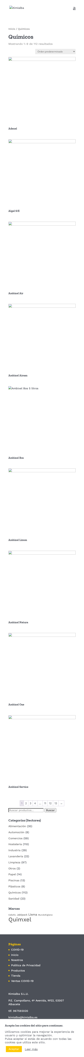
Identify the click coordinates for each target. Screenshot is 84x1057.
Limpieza (14, 862)
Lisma (32, 914)
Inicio (11, 28)
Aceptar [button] (14, 1049)
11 (45, 803)
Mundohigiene (45, 915)
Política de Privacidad (25, 965)
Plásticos (14, 886)
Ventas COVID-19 (22, 980)
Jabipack (22, 914)
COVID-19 (17, 949)
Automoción (16, 832)
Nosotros (17, 960)
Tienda (15, 975)
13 (56, 803)
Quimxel (19, 919)
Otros (12, 868)
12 (50, 803)
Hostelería (15, 844)
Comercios (15, 838)
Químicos (14, 892)
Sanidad (13, 898)
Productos (18, 970)
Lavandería (15, 856)
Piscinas (13, 880)
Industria (14, 850)
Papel (12, 874)
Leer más (31, 1049)
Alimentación (17, 826)
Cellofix (12, 915)
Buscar (50, 810)
